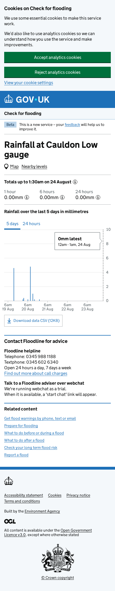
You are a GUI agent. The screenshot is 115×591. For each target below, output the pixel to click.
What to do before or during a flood (34, 432)
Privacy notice (78, 495)
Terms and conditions (22, 501)
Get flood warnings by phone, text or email (40, 418)
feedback (72, 124)
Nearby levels (34, 166)
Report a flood (16, 454)
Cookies (54, 495)
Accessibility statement (23, 495)
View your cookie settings (28, 82)
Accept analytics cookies (57, 57)
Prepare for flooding (21, 425)
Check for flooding (22, 113)
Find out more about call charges (35, 373)
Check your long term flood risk (30, 447)
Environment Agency (42, 511)
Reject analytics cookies (57, 72)
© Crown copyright (57, 577)
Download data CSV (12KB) (36, 320)
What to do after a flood (24, 440)
